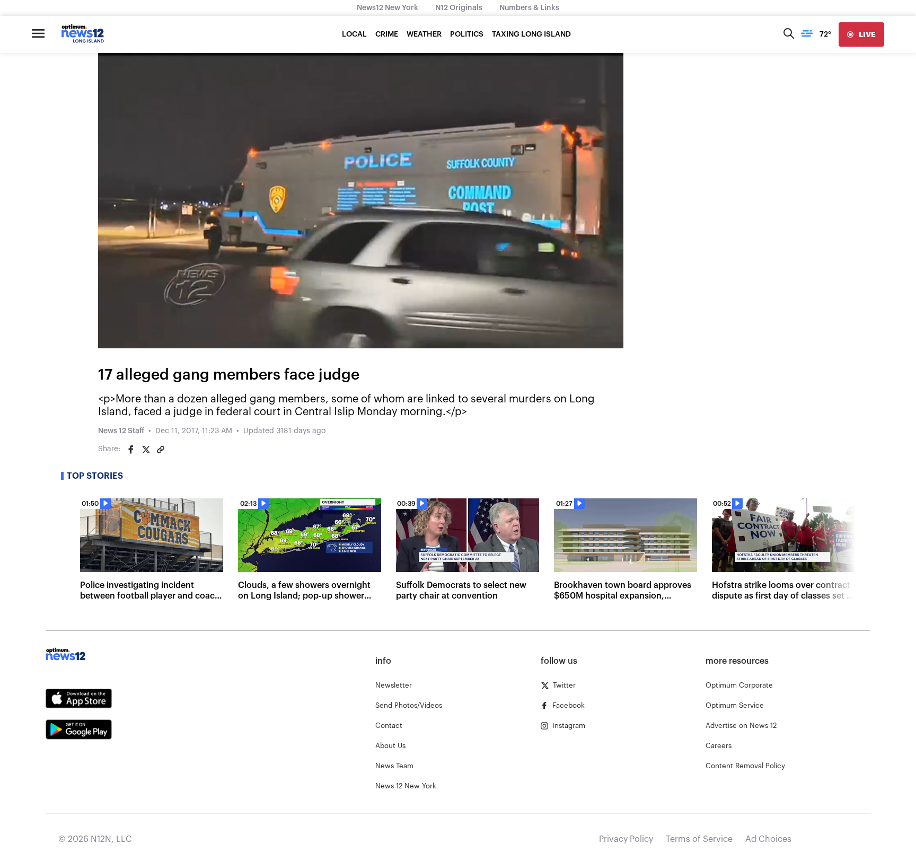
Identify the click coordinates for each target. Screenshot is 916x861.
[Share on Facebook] (131, 449)
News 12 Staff (121, 431)
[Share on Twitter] (146, 449)
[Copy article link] (160, 449)
